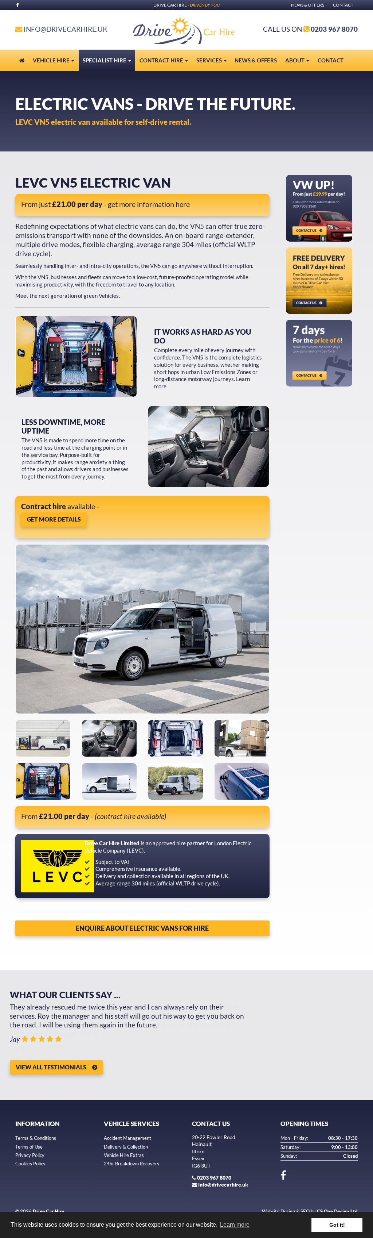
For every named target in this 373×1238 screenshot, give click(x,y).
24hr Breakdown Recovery (132, 1163)
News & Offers (307, 5)
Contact (343, 5)
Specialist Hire (105, 60)
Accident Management (127, 1138)
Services (209, 60)
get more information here (149, 204)
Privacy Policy (29, 1155)
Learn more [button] (235, 1225)
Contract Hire (162, 60)
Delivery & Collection (126, 1147)
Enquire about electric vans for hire (142, 928)
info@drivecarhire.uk (65, 29)
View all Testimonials (51, 1067)
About (295, 60)
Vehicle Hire (52, 60)
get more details (54, 519)
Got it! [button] (337, 1225)
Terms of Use (29, 1147)
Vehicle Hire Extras (124, 1155)
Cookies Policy (30, 1163)
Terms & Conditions (35, 1138)
